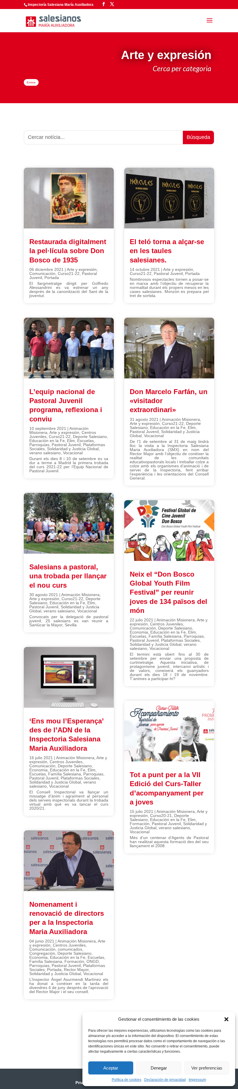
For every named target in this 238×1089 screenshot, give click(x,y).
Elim (71, 440)
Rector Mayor (76, 969)
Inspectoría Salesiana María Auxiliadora (60, 5)
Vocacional (73, 452)
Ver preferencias (206, 1067)
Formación (74, 961)
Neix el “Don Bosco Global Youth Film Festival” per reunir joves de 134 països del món (168, 592)
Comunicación (42, 273)
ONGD (92, 961)
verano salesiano (45, 452)
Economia (38, 770)
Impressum (197, 1080)
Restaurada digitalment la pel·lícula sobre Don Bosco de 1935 (67, 251)
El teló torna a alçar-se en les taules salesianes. (167, 251)
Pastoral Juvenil (66, 444)
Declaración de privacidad (165, 1080)
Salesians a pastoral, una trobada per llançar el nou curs (68, 576)
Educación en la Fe (47, 440)
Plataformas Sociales (80, 778)
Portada (51, 277)
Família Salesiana (64, 774)
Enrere (31, 82)
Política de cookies (126, 1080)
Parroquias (39, 444)
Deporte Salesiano (90, 436)
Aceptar (110, 1067)
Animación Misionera (80, 594)
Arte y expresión (82, 269)
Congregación (42, 953)
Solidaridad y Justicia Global (73, 448)
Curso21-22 (69, 273)
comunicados (70, 949)
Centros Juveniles (66, 761)
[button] (226, 1019)
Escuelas (85, 440)
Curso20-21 (161, 815)
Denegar (159, 1067)
